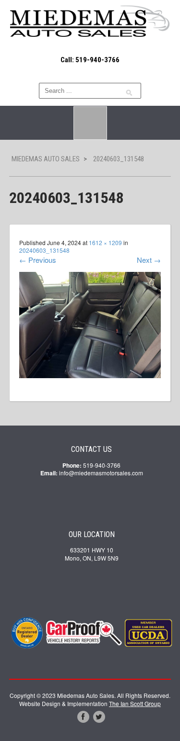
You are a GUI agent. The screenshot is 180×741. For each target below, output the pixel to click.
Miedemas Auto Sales (46, 159)
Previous (37, 260)
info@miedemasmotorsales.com (101, 473)
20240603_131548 (44, 250)
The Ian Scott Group (135, 703)
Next (149, 260)
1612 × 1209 (105, 242)
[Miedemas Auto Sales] (90, 22)
